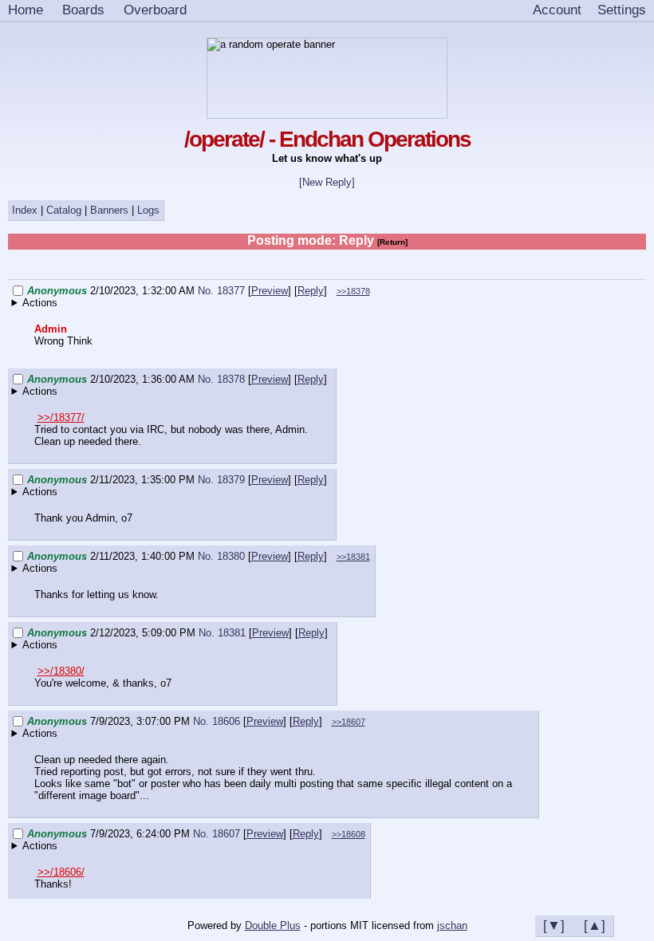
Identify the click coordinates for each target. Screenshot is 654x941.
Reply (310, 291)
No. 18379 (223, 480)
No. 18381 (224, 633)
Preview (269, 291)
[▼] (554, 925)
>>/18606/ (61, 872)
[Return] (392, 242)
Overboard (155, 10)
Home (25, 10)
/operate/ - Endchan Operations (327, 139)
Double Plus (273, 925)
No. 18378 (223, 379)
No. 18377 (223, 291)
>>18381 (353, 556)
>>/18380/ (61, 671)
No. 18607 (218, 834)
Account (557, 10)
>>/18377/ (61, 417)
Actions (39, 303)
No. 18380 (223, 556)
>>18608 (348, 834)
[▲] (594, 925)
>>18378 (353, 291)
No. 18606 (218, 721)
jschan (452, 925)
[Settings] (621, 10)
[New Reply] (327, 182)
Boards (83, 10)
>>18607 (348, 721)
